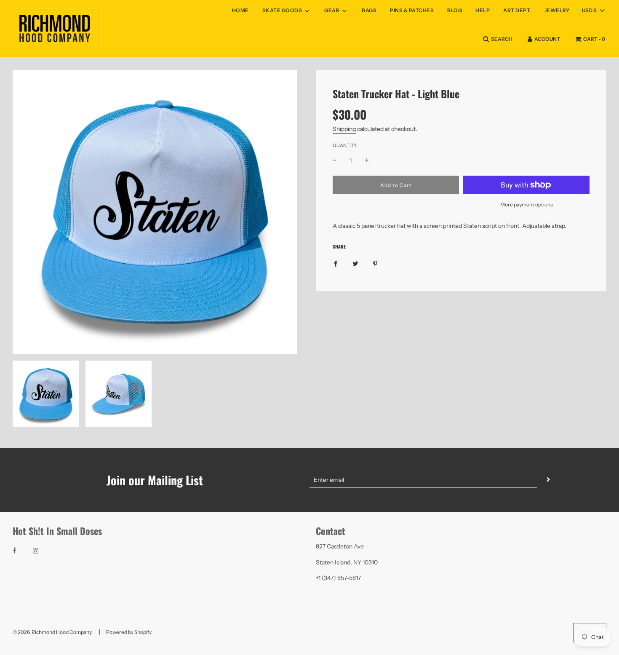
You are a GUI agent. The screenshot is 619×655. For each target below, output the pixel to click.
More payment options (526, 204)
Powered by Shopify (129, 632)
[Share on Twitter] (355, 263)
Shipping (344, 129)
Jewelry (557, 10)
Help (482, 10)
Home (240, 10)
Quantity (345, 145)
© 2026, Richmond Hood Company (52, 632)
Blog (454, 10)
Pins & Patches (412, 10)
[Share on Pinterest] (375, 263)
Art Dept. (517, 10)
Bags (369, 10)
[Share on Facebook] (335, 263)
